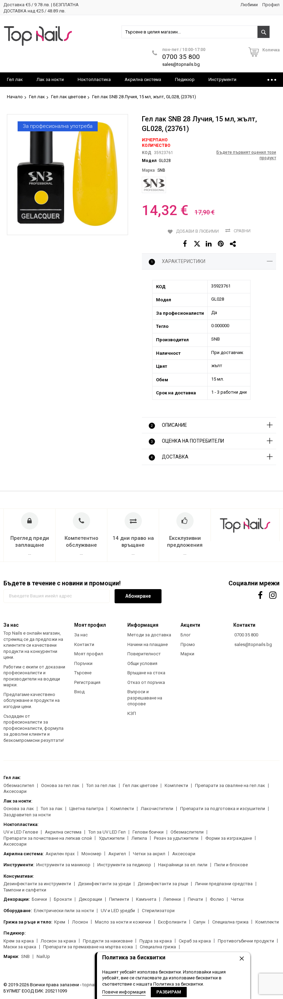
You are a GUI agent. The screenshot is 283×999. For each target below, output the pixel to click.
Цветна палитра (86, 808)
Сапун (199, 922)
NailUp (43, 956)
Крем (59, 922)
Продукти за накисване (108, 941)
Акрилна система (63, 832)
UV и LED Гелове (20, 832)
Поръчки (83, 663)
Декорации (90, 899)
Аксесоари (15, 791)
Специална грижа (230, 922)
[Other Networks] (233, 244)
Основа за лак (18, 808)
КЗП (131, 713)
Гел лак (37, 96)
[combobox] (196, 32)
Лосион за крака (58, 941)
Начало (15, 96)
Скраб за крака (195, 941)
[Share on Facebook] (184, 244)
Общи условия (142, 663)
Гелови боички (148, 832)
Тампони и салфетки (24, 889)
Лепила (139, 838)
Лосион (80, 922)
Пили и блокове (231, 864)
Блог (185, 634)
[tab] (209, 262)
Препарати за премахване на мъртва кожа (88, 946)
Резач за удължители (176, 838)
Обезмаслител (18, 785)
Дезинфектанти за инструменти (37, 883)
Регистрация (87, 682)
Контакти (84, 644)
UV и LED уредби (118, 910)
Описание (169, 425)
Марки (187, 653)
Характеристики (178, 261)
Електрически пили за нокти (64, 910)
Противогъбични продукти (246, 941)
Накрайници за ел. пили (182, 864)
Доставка (169, 457)
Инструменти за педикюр (124, 864)
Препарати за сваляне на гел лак (230, 785)
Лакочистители (157, 808)
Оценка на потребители (187, 441)
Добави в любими (197, 231)
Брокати (63, 899)
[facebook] (260, 595)
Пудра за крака (155, 941)
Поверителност (144, 653)
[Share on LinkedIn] (209, 244)
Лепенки (172, 899)
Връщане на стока (146, 672)
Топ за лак (51, 808)
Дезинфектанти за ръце (163, 883)
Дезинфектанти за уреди (104, 883)
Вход (79, 691)
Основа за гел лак (60, 785)
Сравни (242, 230)
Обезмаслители (187, 832)
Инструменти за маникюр (63, 864)
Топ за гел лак (101, 785)
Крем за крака (18, 941)
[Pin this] (221, 244)
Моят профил (88, 653)
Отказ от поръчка (146, 682)
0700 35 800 (181, 57)
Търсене (82, 672)
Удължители (112, 838)
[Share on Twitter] (197, 244)
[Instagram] (273, 595)
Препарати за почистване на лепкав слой (47, 838)
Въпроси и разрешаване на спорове (144, 697)
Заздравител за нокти (27, 814)
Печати (195, 899)
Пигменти (119, 899)
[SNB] (154, 185)
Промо (187, 644)
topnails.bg (93, 984)
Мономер (91, 853)
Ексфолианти (172, 922)
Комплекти (176, 785)
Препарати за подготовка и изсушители (222, 808)
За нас (81, 634)
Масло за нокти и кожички (123, 922)
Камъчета (146, 899)
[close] (241, 958)
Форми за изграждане (228, 838)
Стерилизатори (158, 910)
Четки (237, 899)
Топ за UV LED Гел (107, 832)
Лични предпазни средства (224, 883)
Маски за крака (19, 946)
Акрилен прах (60, 853)
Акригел (117, 853)
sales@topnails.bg (181, 64)
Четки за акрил (149, 853)
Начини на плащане (147, 644)
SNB (161, 170)
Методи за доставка (149, 634)
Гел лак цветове (68, 96)
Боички (39, 899)
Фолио (217, 899)
